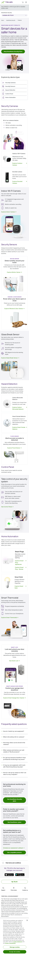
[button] (26, 2)
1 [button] (14, 39)
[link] (2, 20)
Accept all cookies (14, 952)
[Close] (27, 920)
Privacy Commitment (10, 943)
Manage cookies (15, 947)
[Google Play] (20, 874)
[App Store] (9, 874)
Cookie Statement (17, 941)
